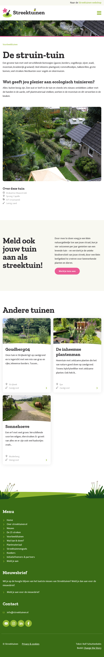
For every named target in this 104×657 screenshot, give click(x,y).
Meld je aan (12, 561)
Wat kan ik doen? (15, 541)
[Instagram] (13, 623)
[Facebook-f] (28, 623)
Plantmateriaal (14, 545)
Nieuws (10, 528)
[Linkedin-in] (21, 623)
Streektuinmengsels (17, 549)
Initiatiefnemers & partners (21, 557)
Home (10, 520)
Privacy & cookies (30, 644)
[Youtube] (6, 623)
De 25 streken (14, 532)
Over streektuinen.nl (17, 524)
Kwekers (11, 553)
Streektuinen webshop (90, 3)
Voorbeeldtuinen (10, 44)
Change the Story (92, 648)
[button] (99, 13)
